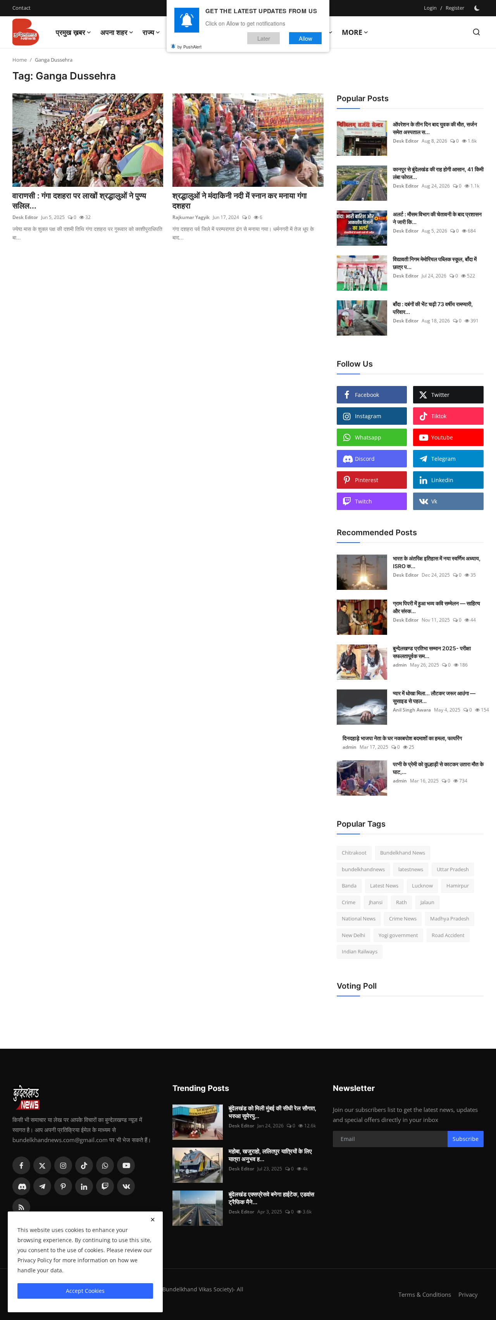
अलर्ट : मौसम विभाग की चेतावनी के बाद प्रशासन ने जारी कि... (437, 218)
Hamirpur (457, 885)
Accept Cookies (85, 1290)
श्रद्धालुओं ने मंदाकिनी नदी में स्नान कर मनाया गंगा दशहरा (239, 200)
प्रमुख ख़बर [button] (70, 32)
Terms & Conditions (424, 1294)
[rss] (21, 1207)
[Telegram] (42, 1186)
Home (19, 59)
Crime (348, 902)
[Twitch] (105, 1186)
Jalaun (427, 902)
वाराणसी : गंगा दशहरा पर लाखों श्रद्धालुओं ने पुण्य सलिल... (79, 200)
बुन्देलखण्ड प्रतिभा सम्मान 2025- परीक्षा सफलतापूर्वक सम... (432, 652)
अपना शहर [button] (113, 32)
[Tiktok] (84, 1165)
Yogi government (398, 935)
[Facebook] (21, 1165)
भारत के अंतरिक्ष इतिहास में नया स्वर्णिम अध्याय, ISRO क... (436, 562)
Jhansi (375, 902)
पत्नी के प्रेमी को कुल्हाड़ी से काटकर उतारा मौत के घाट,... (438, 768)
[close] (152, 1219)
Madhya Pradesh (449, 918)
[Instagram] (63, 1165)
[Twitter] (42, 1165)
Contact (21, 7)
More (352, 32)
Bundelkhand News (402, 852)
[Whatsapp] (105, 1165)
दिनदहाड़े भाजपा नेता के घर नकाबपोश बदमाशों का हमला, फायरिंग (402, 738)
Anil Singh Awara (412, 710)
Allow (305, 38)
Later (263, 38)
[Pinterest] (63, 1186)
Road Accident (448, 935)
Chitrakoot (354, 852)
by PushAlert (189, 46)
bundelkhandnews (363, 869)
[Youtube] (126, 1165)
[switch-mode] (478, 8)
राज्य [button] (148, 32)
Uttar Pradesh (453, 869)
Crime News (403, 918)
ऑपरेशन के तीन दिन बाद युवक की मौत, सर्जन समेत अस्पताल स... (435, 128)
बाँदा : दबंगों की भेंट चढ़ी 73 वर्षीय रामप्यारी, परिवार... (433, 308)
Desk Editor (25, 217)
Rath (401, 902)
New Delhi (353, 935)
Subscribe (466, 1139)
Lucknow (422, 885)
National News (358, 918)
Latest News (384, 885)
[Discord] (21, 1186)
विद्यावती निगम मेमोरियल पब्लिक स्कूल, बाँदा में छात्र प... (435, 263)
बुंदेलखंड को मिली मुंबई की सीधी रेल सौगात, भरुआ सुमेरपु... (272, 1112)
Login (430, 7)
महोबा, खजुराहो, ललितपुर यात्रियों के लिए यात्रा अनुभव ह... (270, 1155)
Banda (349, 885)
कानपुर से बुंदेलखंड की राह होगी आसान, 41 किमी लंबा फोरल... (438, 173)
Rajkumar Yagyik (191, 217)
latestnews (410, 869)
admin (400, 665)
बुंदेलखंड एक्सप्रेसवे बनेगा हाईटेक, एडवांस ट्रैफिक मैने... (271, 1198)
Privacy (468, 1294)
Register (455, 7)
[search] (476, 32)
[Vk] (126, 1186)
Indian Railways (359, 951)
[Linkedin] (84, 1186)
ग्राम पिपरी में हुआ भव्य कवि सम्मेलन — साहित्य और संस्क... (436, 607)
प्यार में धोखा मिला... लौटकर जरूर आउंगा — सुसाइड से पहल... (434, 697)
